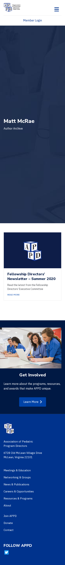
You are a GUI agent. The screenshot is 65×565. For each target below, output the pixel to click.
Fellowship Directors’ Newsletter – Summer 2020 (31, 276)
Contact (9, 530)
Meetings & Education (17, 470)
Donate (8, 523)
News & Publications (16, 484)
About (7, 505)
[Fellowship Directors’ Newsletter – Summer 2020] (32, 250)
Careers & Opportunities (19, 491)
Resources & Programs (18, 498)
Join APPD (10, 516)
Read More (13, 294)
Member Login (32, 20)
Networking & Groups (17, 477)
